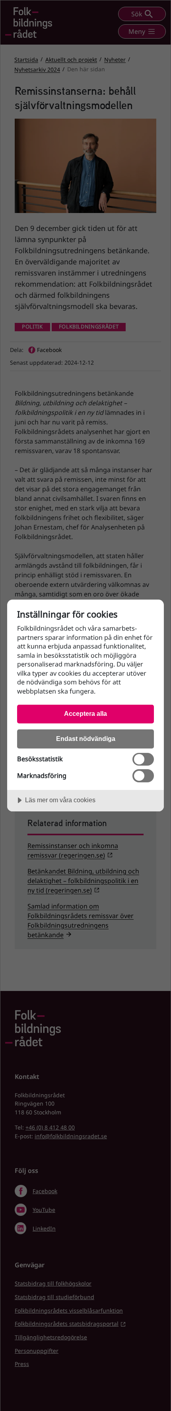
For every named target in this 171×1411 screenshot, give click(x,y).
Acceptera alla (85, 713)
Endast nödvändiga (85, 738)
